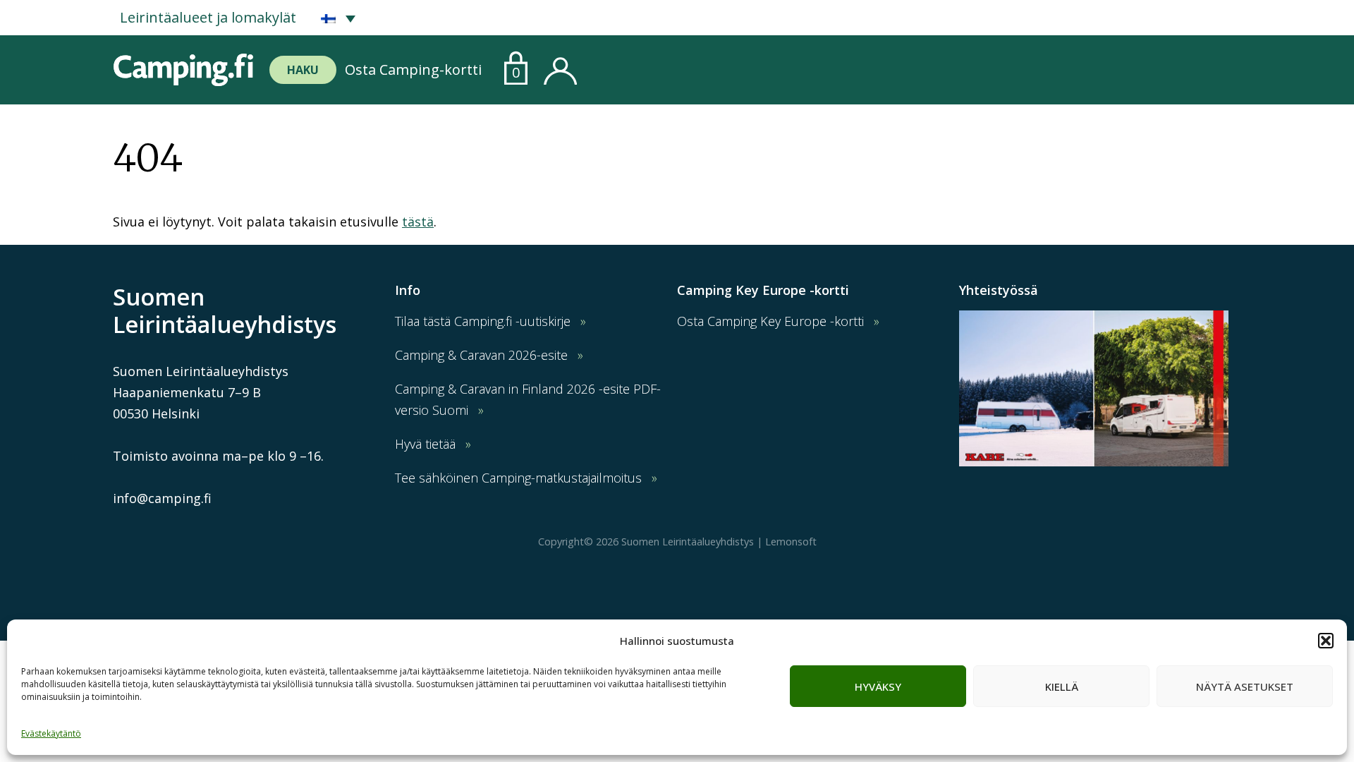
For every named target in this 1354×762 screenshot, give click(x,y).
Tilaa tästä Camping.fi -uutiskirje (483, 321)
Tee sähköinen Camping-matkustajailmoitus (518, 477)
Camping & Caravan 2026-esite (481, 354)
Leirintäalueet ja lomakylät (208, 17)
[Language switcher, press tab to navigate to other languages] (338, 17)
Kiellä (1061, 686)
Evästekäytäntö (51, 733)
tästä (418, 221)
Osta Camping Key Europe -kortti (770, 321)
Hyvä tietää (425, 443)
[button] (1326, 641)
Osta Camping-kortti (413, 69)
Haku (303, 70)
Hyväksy (878, 686)
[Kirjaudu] (560, 67)
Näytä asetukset (1244, 686)
